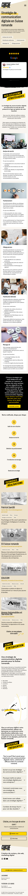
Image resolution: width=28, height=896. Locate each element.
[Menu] (25, 5)
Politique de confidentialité (7, 893)
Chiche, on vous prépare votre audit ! (14, 633)
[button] (14, 770)
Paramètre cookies (18, 893)
